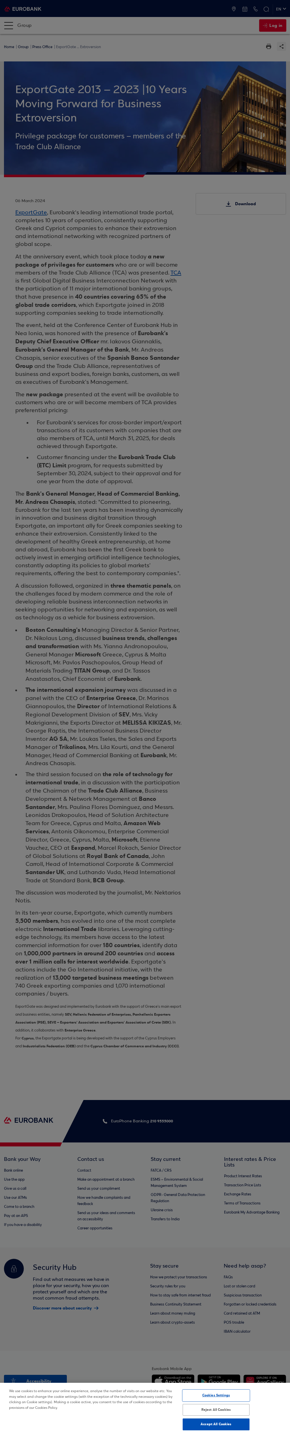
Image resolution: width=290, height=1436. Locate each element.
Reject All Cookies (216, 1409)
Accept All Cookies (216, 1424)
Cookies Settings (216, 1395)
